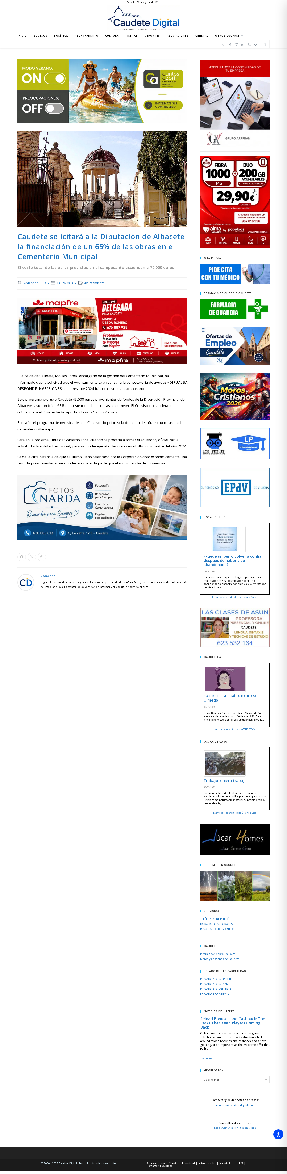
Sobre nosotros (156, 1163)
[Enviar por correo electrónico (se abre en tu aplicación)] (255, 44)
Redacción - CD (34, 283)
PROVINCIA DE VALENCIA (215, 989)
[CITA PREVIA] (235, 273)
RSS (241, 1163)
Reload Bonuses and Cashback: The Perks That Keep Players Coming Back (232, 1023)
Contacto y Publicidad (160, 1166)
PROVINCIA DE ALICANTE (215, 984)
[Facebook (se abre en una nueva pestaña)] (230, 44)
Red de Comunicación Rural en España (235, 1127)
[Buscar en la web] (265, 44)
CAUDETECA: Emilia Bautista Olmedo (230, 698)
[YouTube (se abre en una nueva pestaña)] (243, 44)
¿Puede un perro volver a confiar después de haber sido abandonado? (233, 560)
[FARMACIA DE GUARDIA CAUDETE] (235, 309)
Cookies (174, 1163)
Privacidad (188, 1163)
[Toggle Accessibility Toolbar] (278, 1134)
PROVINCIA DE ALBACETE (216, 979)
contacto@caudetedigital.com (235, 1105)
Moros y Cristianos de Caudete (220, 959)
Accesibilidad (227, 1163)
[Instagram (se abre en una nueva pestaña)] (236, 44)
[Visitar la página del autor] (25, 582)
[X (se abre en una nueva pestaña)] (224, 44)
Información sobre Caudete (217, 954)
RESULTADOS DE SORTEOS (217, 929)
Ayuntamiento (94, 283)
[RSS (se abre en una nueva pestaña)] (249, 44)
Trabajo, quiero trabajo (225, 780)
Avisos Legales (207, 1163)
